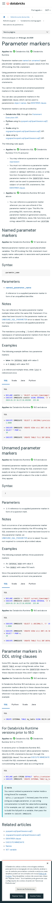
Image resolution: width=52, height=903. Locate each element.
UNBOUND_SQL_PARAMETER (14, 319)
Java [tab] (23, 380)
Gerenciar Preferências (26, 889)
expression (14, 161)
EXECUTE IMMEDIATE (40, 757)
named (26, 60)
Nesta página (9, 32)
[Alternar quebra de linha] (43, 395)
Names (9, 846)
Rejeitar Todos (17, 896)
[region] (26, 880)
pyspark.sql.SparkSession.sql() (34, 121)
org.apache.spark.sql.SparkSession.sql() (23, 131)
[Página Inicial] (4, 17)
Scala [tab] (14, 380)
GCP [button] (47, 10)
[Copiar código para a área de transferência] (47, 272)
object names (20, 103)
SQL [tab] (6, 380)
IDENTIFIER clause (38, 103)
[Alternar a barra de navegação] (4, 3)
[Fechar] (47, 863)
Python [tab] (32, 380)
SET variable (11, 849)
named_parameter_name (18, 287)
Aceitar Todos (35, 896)
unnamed (36, 60)
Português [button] (36, 10)
